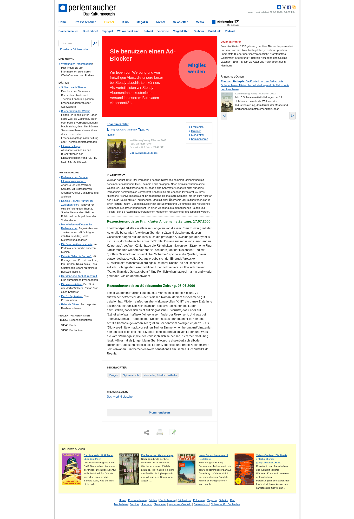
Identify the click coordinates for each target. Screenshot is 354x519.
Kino (125, 22)
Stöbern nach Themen (74, 87)
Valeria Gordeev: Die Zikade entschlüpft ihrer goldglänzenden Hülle (271, 459)
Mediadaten (121, 504)
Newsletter (180, 22)
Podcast (230, 31)
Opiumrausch (131, 375)
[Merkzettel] (172, 432)
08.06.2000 (186, 286)
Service (134, 504)
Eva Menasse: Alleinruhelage (157, 455)
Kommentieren (199, 139)
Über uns (146, 504)
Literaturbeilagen (70, 146)
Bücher (109, 22)
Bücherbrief (90, 31)
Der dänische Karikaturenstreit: (79, 276)
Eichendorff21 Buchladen (225, 504)
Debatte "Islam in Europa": (76, 256)
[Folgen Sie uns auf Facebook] (288, 7)
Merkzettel (197, 134)
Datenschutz (201, 504)
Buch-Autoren (167, 500)
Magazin (142, 22)
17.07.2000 (201, 221)
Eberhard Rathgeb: (255, 85)
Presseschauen (85, 22)
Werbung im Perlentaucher (76, 63)
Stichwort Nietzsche (120, 396)
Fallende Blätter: (70, 304)
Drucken (196, 131)
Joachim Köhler (118, 124)
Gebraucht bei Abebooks (143, 152)
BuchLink (214, 31)
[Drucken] (159, 432)
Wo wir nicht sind (128, 31)
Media (200, 22)
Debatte (223, 500)
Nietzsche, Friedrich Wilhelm (160, 375)
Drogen (113, 375)
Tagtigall (107, 31)
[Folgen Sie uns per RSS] (293, 7)
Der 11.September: (72, 296)
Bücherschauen (69, 31)
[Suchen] (94, 43)
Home (63, 22)
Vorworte (163, 31)
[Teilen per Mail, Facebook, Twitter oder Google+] (146, 433)
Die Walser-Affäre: (72, 284)
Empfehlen (197, 126)
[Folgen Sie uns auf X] (283, 7)
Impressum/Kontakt (180, 504)
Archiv (160, 22)
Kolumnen (199, 500)
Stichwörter (184, 500)
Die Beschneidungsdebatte (76, 244)
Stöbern (199, 31)
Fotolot (148, 31)
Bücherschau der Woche (75, 111)
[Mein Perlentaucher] (279, 7)
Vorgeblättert (181, 31)
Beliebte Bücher (73, 449)
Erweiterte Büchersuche (74, 49)
